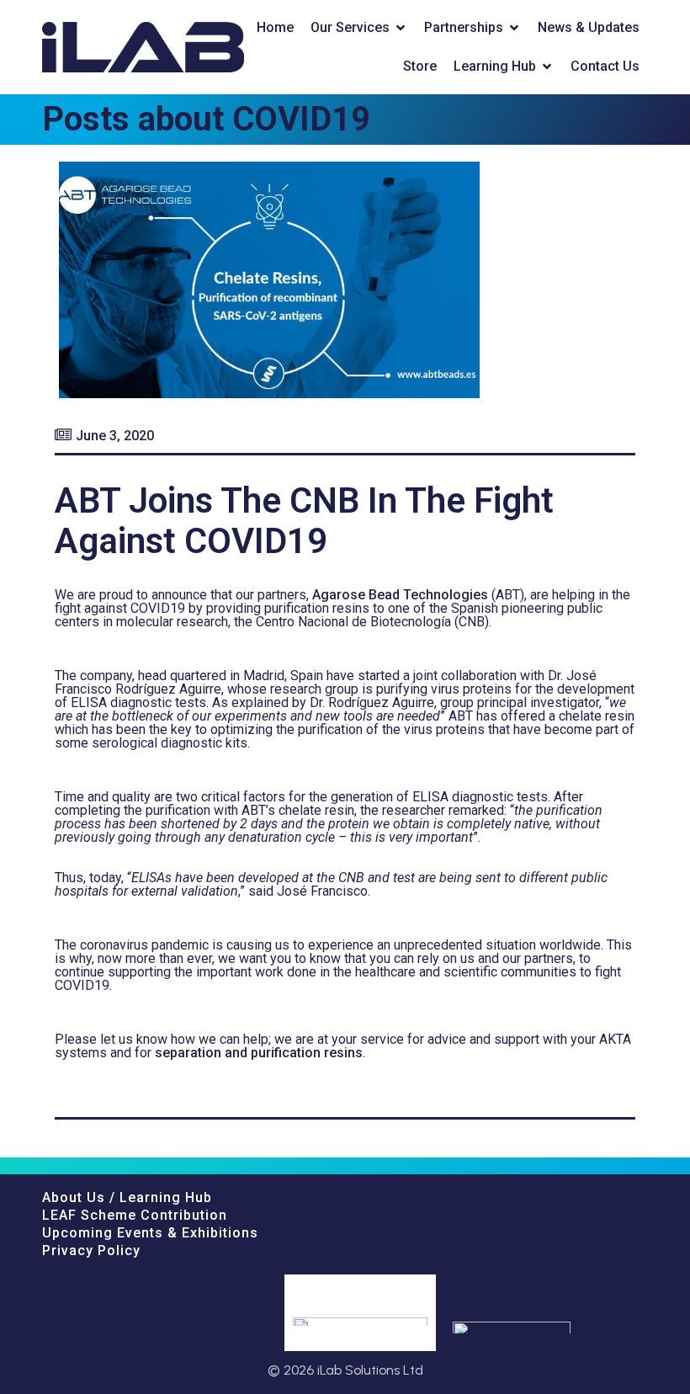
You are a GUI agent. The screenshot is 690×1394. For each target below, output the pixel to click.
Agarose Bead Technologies (400, 595)
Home (275, 27)
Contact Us (605, 66)
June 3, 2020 (115, 436)
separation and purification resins (259, 1053)
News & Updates (589, 27)
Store (420, 66)
